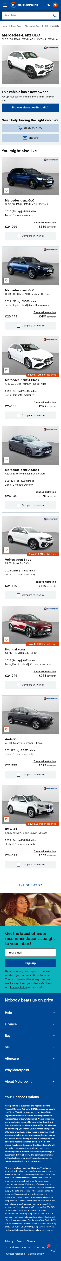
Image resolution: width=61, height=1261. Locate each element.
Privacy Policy (18, 987)
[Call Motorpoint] (48, 4)
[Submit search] (55, 16)
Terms (20, 1241)
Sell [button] (7, 1047)
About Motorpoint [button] (18, 1081)
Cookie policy (36, 1253)
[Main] (25, 5)
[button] (5, 5)
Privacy (9, 1241)
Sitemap (31, 1241)
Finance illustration (45, 223)
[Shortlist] (55, 4)
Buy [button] (7, 1035)
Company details (43, 1247)
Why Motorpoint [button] (17, 1069)
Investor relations (15, 1253)
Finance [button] (11, 1024)
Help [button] (8, 1012)
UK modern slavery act (18, 1247)
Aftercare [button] (12, 1058)
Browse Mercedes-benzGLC (30, 107)
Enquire (33, 138)
